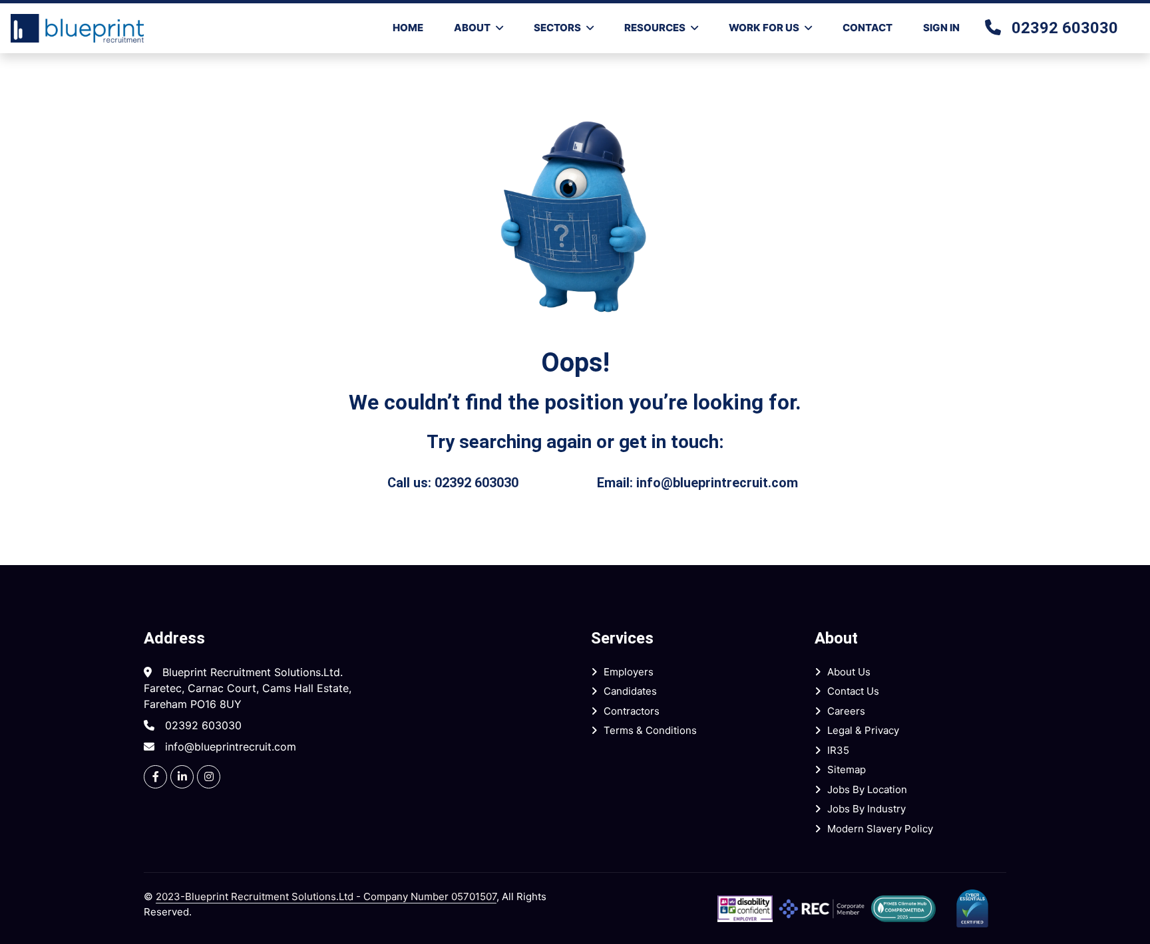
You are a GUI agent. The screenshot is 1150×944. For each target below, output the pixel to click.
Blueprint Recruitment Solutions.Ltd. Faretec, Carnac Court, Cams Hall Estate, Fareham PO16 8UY (247, 688)
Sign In (941, 27)
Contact (867, 27)
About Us (848, 671)
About (472, 27)
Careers (846, 711)
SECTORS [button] (557, 27)
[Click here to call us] (998, 28)
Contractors (632, 711)
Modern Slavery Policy (880, 828)
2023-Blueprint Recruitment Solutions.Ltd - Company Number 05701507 (326, 896)
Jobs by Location (867, 789)
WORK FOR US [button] (764, 27)
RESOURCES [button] (654, 27)
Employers (629, 671)
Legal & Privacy (863, 730)
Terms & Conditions (650, 730)
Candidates (630, 691)
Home (408, 27)
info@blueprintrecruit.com (717, 483)
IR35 (838, 750)
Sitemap (846, 769)
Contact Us (853, 691)
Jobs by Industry (866, 808)
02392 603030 (1065, 28)
